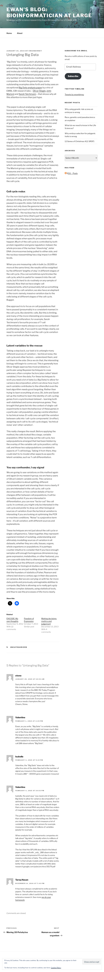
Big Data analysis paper (30, 87)
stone (18, 675)
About (19, 33)
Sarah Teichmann (27, 94)
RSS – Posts (72, 173)
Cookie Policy (56, 968)
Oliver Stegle (39, 91)
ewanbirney (35, 51)
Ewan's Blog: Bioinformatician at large (49, 12)
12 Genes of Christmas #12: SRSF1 (79, 141)
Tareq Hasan (21, 880)
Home (9, 33)
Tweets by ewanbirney (74, 94)
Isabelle (19, 756)
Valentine (20, 717)
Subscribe (73, 76)
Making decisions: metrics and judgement (49, 621)
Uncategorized (18, 647)
